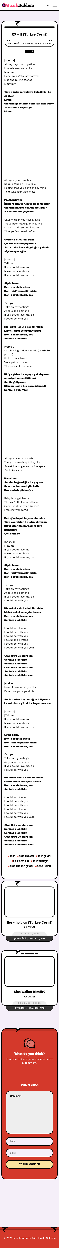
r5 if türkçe (40, 861)
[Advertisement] (29, 147)
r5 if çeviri (44, 856)
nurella (47, 43)
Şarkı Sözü (13, 43)
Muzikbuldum (21, 1238)
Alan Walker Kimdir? (30, 991)
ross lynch (44, 866)
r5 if (12, 856)
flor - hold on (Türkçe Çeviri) (29, 922)
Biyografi (20, 1008)
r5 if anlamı (26, 856)
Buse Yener (29, 927)
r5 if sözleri (21, 861)
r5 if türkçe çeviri (21, 866)
